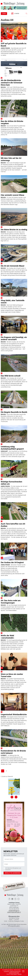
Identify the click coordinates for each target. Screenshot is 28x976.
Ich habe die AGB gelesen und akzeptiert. (13, 868)
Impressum (6, 971)
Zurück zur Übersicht (7, 776)
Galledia (19, 974)
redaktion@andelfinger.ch (14, 912)
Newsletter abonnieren (12, 873)
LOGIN (4, 13)
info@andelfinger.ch (14, 910)
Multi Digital (14, 974)
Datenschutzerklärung (15, 971)
